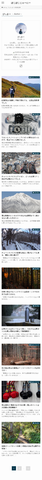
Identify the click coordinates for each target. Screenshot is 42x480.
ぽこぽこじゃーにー (21, 3)
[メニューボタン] (3, 3)
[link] (21, 65)
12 (28, 468)
